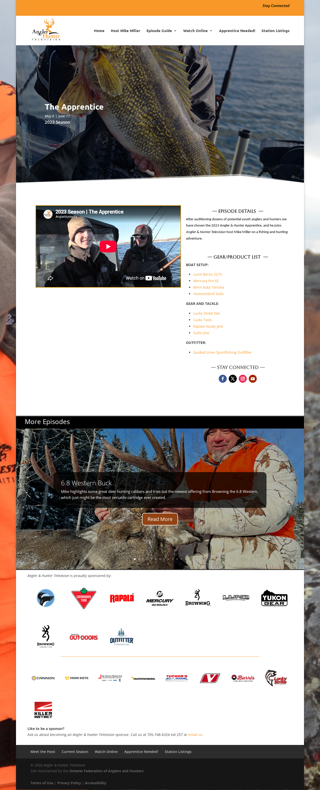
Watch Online (195, 31)
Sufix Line (201, 332)
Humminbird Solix (208, 293)
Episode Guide (159, 31)
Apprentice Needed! (237, 31)
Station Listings (276, 31)
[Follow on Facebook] (223, 379)
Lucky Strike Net (206, 313)
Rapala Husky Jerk (208, 326)
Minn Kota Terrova (208, 287)
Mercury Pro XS (206, 280)
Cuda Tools (202, 319)
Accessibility (95, 782)
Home (99, 31)
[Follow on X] (233, 379)
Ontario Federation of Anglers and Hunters (107, 770)
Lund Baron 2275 (207, 274)
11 (177, 559)
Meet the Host (42, 751)
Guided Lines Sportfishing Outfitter (222, 352)
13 (185, 559)
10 (173, 559)
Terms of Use (41, 782)
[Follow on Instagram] (243, 379)
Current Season (75, 751)
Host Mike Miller (125, 31)
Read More (160, 519)
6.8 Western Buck (86, 482)
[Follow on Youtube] (253, 379)
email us (195, 734)
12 (181, 559)
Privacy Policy (69, 782)
